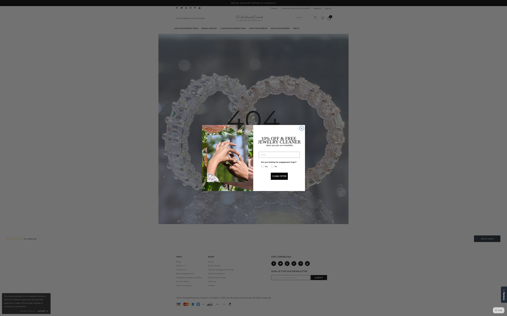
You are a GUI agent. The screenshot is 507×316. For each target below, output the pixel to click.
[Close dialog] (301, 128)
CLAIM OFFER (279, 176)
